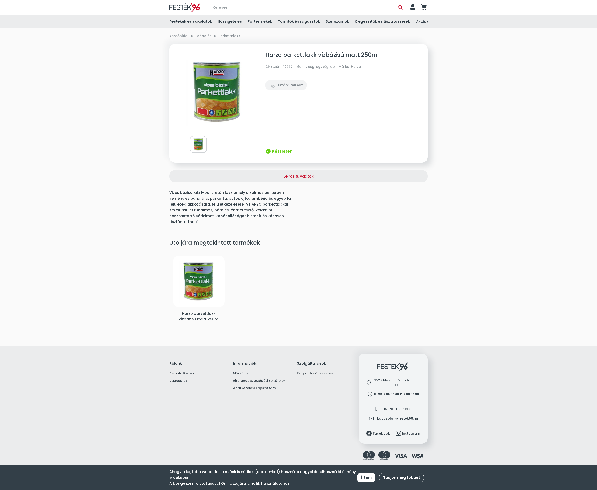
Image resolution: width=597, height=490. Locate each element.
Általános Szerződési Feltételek (259, 380)
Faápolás (203, 36)
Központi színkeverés (315, 373)
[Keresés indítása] (400, 7)
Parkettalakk (229, 36)
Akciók (422, 21)
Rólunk (175, 363)
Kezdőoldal (178, 36)
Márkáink (240, 373)
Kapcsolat (178, 380)
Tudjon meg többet (401, 477)
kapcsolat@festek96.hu (397, 418)
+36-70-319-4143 (395, 409)
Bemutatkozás (181, 373)
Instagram (411, 433)
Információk (244, 363)
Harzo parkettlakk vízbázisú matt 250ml (199, 316)
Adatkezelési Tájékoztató (254, 388)
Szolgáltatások (311, 363)
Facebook (381, 433)
